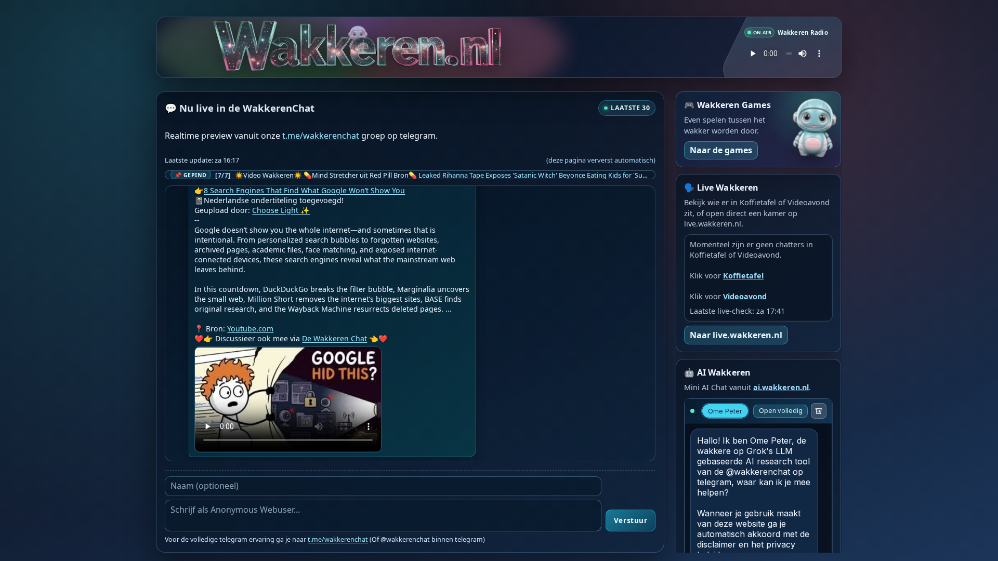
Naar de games (721, 150)
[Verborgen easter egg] (354, 29)
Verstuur (630, 520)
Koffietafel (743, 275)
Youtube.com (250, 328)
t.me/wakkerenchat (320, 135)
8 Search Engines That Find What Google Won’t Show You (304, 190)
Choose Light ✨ (281, 210)
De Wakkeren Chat (334, 338)
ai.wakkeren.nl (781, 387)
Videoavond (745, 296)
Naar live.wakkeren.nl (736, 335)
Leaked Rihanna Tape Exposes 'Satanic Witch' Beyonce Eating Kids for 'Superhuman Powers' (559, 175)
